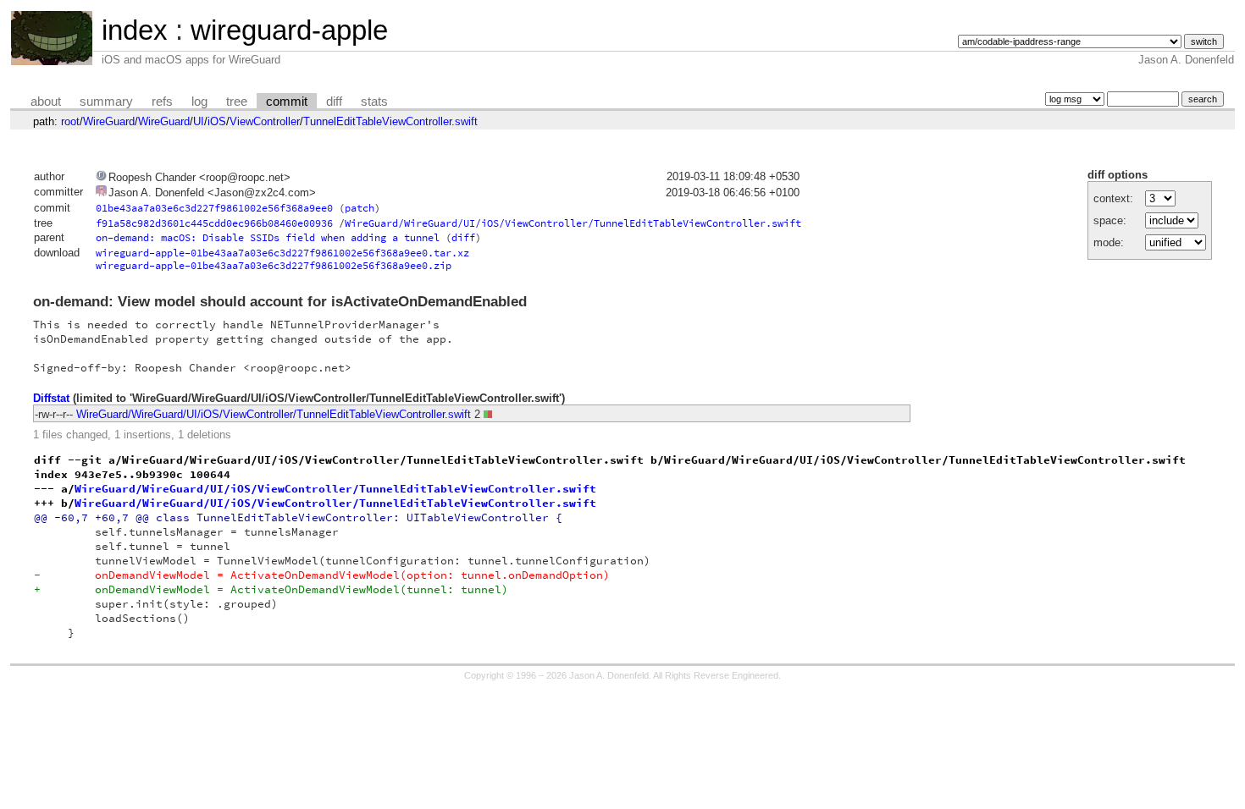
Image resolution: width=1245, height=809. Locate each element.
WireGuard (109, 121)
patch (359, 207)
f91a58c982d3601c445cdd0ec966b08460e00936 (214, 223)
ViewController (265, 121)
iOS (217, 121)
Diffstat (51, 398)
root (70, 121)
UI (198, 121)
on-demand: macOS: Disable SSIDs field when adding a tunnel (268, 237)
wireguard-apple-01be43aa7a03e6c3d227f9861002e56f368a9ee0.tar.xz (282, 252)
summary (106, 101)
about (45, 101)
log (199, 101)
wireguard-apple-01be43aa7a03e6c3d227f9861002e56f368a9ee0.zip (273, 265)
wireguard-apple (289, 30)
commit (286, 101)
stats (374, 101)
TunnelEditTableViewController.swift (390, 121)
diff (334, 101)
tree (236, 101)
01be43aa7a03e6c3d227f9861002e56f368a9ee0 (214, 207)
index (135, 30)
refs (162, 101)
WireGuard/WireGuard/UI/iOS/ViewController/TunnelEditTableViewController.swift (573, 223)
